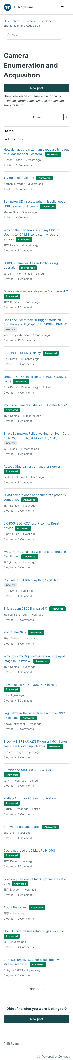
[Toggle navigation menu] (62, 7)
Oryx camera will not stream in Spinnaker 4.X (36, 291)
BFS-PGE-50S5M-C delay (22, 353)
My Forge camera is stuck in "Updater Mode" (35, 405)
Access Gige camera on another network (33, 466)
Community (33, 21)
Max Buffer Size (15, 632)
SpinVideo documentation (22, 827)
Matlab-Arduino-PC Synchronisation (30, 798)
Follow (37, 117)
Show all (9, 130)
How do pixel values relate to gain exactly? (34, 931)
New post (36, 88)
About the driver (15, 907)
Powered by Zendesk (56, 1056)
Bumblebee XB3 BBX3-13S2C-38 (28, 770)
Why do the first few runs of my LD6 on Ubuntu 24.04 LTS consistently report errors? (31, 234)
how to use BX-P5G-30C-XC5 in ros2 (30, 685)
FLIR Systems (12, 21)
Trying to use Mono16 (19, 178)
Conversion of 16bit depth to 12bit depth (32, 580)
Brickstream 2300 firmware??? (26, 608)
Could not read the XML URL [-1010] (29, 850)
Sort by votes (12, 139)
